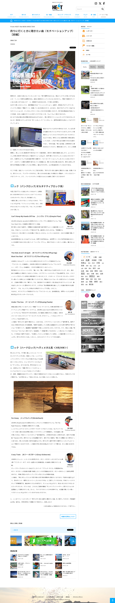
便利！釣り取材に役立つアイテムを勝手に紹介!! (69, 572)
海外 (97, 273)
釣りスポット (36, 16)
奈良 (103, 263)
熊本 (82, 276)
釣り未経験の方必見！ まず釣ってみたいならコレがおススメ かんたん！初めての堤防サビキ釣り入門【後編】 (97, 226)
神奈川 (92, 276)
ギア (12, 16)
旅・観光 (93, 16)
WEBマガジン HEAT (20, 20)
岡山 (90, 268)
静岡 (96, 281)
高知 (82, 284)
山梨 (82, 268)
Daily (85, 67)
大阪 (98, 263)
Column (12, 44)
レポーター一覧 (49, 596)
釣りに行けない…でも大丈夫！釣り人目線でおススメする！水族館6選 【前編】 (46, 573)
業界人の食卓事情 (67, 563)
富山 (91, 265)
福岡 (82, 279)
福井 (98, 276)
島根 (99, 268)
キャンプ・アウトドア (64, 16)
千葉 (100, 260)
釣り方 (24, 16)
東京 (83, 273)
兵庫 (87, 260)
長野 (87, 281)
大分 (93, 263)
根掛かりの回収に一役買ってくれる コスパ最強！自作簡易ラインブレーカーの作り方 (97, 201)
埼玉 (89, 263)
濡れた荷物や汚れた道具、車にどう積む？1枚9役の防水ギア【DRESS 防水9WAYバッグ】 (97, 108)
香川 (101, 281)
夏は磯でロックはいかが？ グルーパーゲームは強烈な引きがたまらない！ (97, 213)
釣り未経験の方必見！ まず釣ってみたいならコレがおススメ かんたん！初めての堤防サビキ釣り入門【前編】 (97, 239)
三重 (95, 257)
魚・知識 (49, 16)
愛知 (96, 271)
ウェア (85, 16)
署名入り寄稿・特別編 (16, 523)
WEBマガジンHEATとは (37, 596)
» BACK (15, 530)
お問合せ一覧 (60, 596)
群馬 (95, 279)
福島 (87, 279)
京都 (100, 257)
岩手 (94, 268)
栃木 (88, 273)
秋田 (91, 279)
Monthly (101, 67)
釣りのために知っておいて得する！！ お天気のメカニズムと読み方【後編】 (24, 573)
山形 (99, 265)
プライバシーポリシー (78, 596)
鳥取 (86, 284)
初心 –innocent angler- (46, 563)
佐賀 (82, 260)
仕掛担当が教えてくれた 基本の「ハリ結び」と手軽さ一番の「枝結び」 (86, 173)
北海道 (94, 260)
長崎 (82, 281)
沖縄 (92, 273)
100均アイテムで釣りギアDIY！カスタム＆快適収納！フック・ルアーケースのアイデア (86, 152)
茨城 (99, 279)
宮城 (82, 265)
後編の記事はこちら (67, 517)
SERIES (29, 20)
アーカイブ (102, 16)
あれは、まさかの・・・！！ (66, 555)
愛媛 (91, 271)
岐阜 (86, 268)
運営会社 (68, 596)
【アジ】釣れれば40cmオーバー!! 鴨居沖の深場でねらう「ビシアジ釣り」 (98, 190)
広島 (82, 271)
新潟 (101, 271)
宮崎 (87, 265)
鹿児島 (91, 284)
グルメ (77, 16)
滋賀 (101, 273)
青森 (90, 282)
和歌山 (83, 263)
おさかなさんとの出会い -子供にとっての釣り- (24, 555)
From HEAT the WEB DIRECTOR (42, 20)
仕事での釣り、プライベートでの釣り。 (24, 563)
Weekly (92, 67)
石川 (86, 276)
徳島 (87, 271)
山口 (95, 265)
